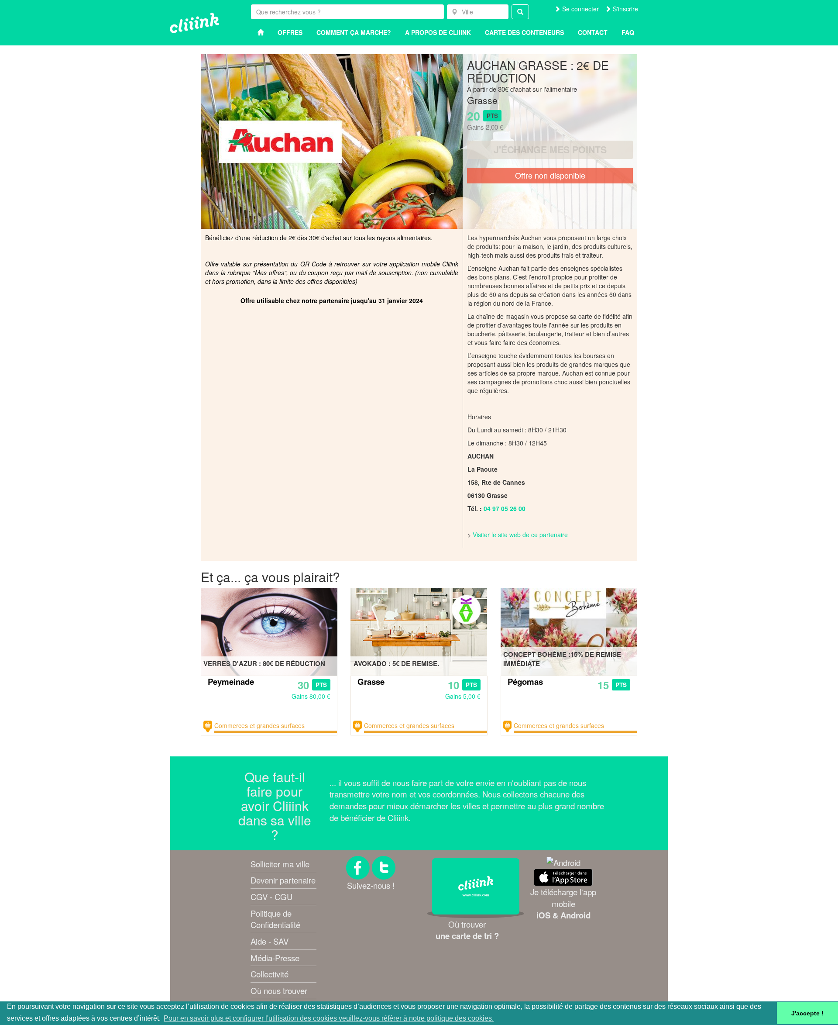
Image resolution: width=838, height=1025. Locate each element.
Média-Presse (275, 957)
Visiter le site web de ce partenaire (520, 534)
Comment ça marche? (353, 32)
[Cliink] (194, 23)
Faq (628, 32)
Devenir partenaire (283, 880)
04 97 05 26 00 (504, 508)
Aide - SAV (269, 941)
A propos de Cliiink (438, 32)
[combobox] (477, 11)
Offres (290, 32)
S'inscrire (624, 8)
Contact (593, 32)
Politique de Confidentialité (275, 919)
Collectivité (269, 974)
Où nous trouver (279, 990)
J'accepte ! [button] (807, 1013)
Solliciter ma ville (280, 864)
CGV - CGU (271, 896)
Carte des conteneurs (524, 32)
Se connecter (579, 8)
